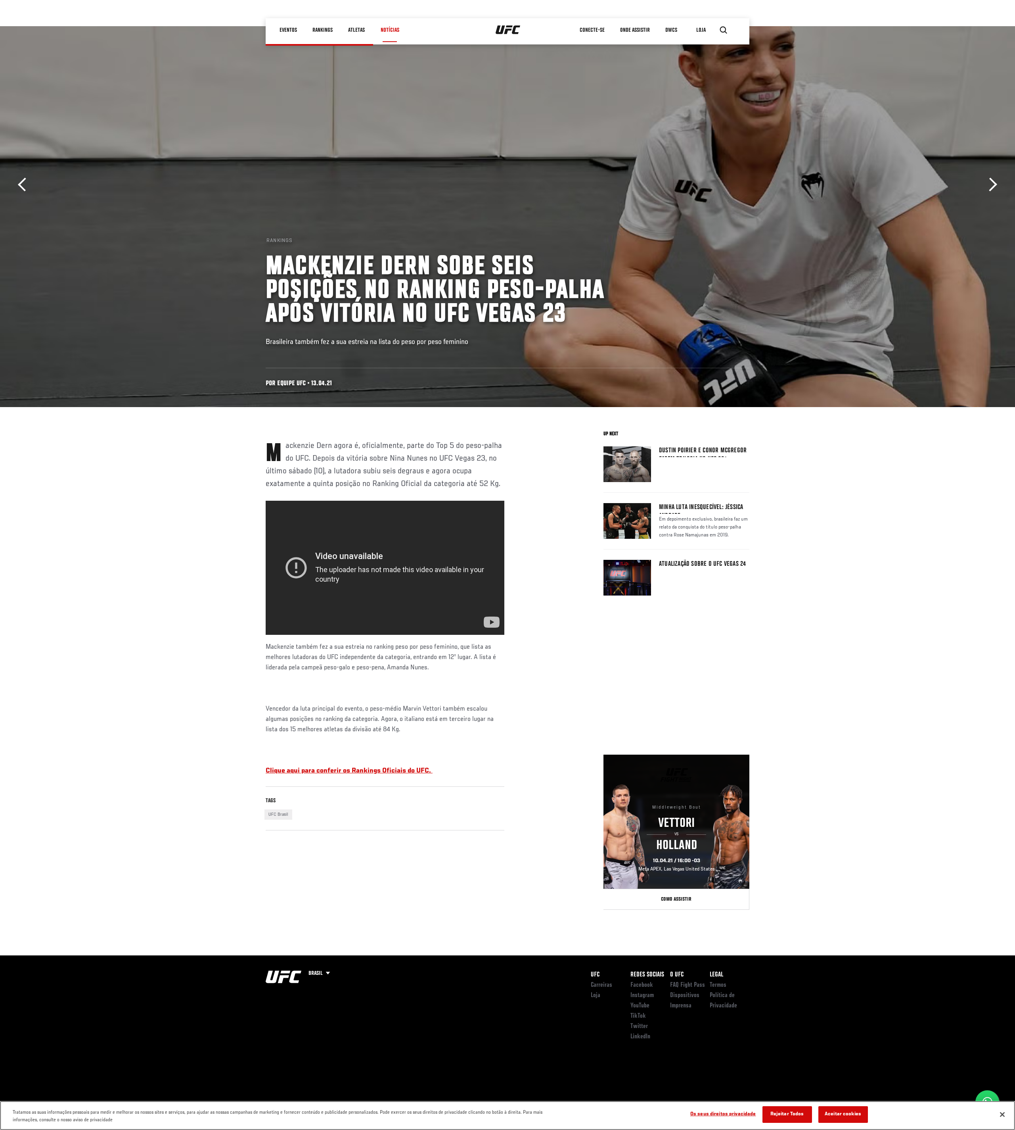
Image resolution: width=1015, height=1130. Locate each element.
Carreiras (601, 985)
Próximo (990, 185)
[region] (507, 1115)
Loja (595, 995)
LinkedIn (640, 1036)
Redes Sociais (647, 974)
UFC (595, 974)
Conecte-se (592, 30)
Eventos (288, 30)
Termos (718, 985)
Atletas (357, 30)
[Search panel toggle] (723, 30)
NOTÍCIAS (390, 30)
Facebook (641, 985)
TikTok (638, 1016)
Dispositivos (684, 995)
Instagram (642, 995)
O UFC (677, 974)
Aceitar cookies (843, 1114)
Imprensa (680, 1005)
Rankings (323, 30)
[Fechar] (1002, 1114)
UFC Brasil (278, 814)
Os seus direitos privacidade (723, 1114)
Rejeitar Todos (787, 1114)
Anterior (25, 185)
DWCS (672, 30)
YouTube (639, 1005)
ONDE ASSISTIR (635, 30)
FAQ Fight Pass (687, 985)
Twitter (639, 1026)
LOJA (701, 30)
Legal (716, 974)
